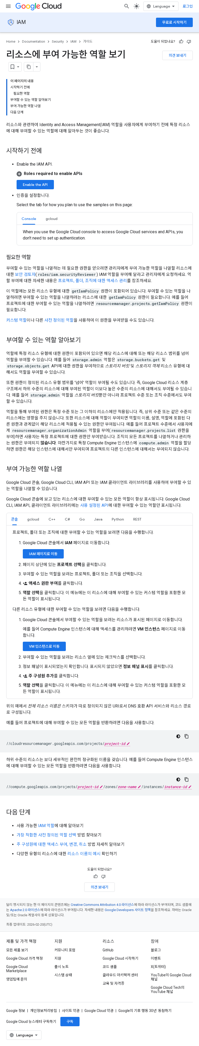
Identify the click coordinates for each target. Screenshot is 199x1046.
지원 (57, 958)
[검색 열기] (127, 6)
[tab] (29, 218)
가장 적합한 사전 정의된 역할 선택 (46, 835)
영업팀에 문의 (16, 979)
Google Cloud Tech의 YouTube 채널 (167, 989)
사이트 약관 (71, 1011)
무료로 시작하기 (174, 22)
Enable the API (35, 184)
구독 (70, 1021)
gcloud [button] (52, 218)
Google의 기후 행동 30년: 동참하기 (145, 1011)
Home (10, 41)
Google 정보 (15, 1011)
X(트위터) (158, 967)
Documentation (33, 41)
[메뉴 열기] (8, 6)
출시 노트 (61, 967)
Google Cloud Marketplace (17, 969)
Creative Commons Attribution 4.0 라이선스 (102, 905)
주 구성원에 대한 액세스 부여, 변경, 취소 (52, 844)
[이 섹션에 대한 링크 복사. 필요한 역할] (36, 258)
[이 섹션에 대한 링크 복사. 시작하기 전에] (47, 151)
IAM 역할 (46, 825)
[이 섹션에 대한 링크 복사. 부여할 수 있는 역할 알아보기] (86, 340)
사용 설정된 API (94, 505)
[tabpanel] (105, 235)
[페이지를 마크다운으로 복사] (28, 66)
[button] (105, 174)
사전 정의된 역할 (59, 320)
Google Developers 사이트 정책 (128, 910)
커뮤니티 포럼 (64, 950)
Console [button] (29, 218)
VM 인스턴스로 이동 (44, 646)
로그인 (188, 6)
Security (58, 41)
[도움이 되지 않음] (189, 42)
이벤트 (156, 958)
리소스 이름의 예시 (84, 853)
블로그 (156, 950)
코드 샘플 (110, 967)
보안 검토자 (25, 274)
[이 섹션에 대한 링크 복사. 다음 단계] (36, 813)
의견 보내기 (177, 55)
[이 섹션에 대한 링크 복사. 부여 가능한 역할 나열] (67, 469)
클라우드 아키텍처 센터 (120, 975)
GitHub (108, 950)
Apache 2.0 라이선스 (25, 910)
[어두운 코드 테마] (178, 736)
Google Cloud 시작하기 (120, 958)
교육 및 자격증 (113, 983)
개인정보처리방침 (43, 1011)
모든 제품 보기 (17, 950)
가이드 (88, 41)
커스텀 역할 (16, 320)
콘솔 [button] (14, 519)
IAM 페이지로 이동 (43, 553)
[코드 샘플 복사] (186, 736)
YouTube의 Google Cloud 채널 (171, 977)
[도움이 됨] (181, 42)
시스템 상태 (63, 975)
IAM (21, 22)
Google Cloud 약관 (98, 1011)
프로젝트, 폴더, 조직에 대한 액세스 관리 (92, 280)
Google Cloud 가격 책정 (24, 958)
